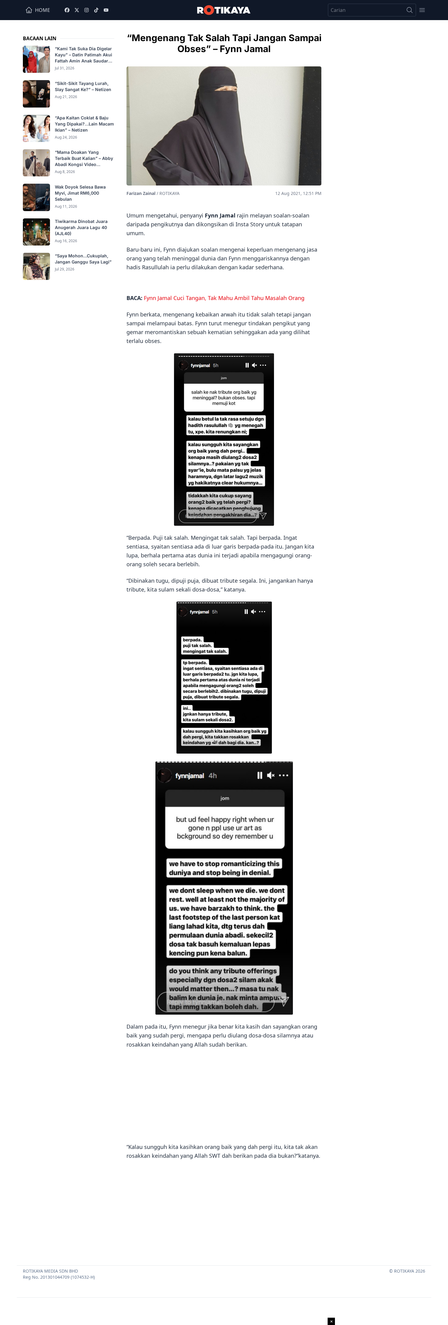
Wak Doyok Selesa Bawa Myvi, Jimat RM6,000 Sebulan (80, 192)
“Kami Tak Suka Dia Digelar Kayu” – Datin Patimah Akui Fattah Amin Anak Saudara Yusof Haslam (83, 55)
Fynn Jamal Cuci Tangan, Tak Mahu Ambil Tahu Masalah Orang (224, 298)
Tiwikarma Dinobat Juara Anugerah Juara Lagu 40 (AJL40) (81, 227)
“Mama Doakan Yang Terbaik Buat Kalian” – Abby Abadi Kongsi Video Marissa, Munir (84, 159)
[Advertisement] (224, 1095)
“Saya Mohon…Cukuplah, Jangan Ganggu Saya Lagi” (84, 258)
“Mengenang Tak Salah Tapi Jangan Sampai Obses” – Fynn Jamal (224, 43)
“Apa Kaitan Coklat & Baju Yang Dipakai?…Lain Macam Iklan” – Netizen (84, 123)
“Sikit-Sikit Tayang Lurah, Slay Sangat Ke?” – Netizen (83, 86)
